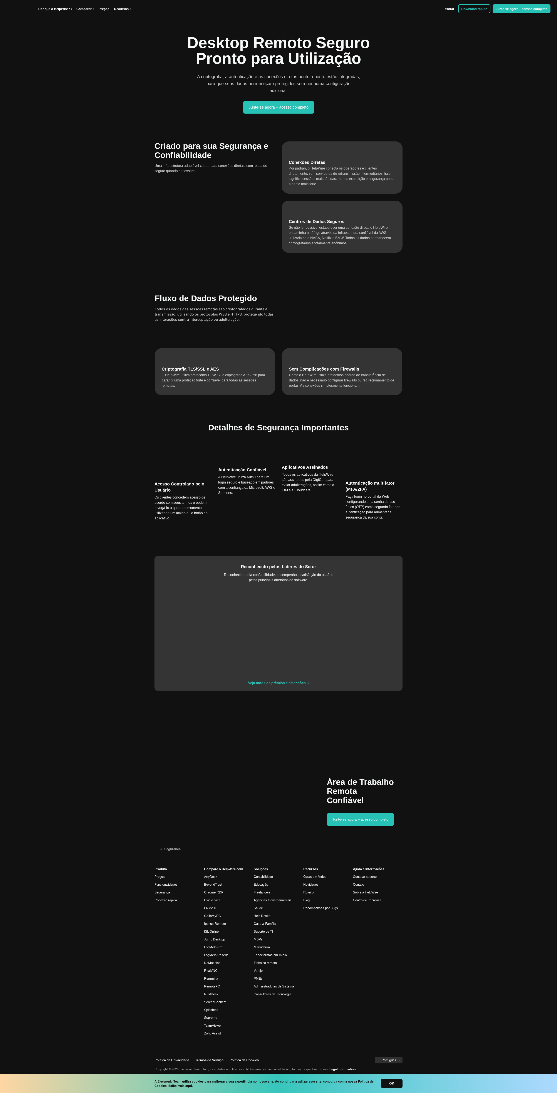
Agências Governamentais (273, 900)
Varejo (258, 970)
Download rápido (474, 9)
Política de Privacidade (171, 1060)
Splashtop (211, 1010)
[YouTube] (341, 1060)
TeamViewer (213, 1025)
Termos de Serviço (209, 1060)
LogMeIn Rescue (216, 955)
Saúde (258, 908)
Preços (104, 9)
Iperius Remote (215, 923)
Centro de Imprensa (367, 900)
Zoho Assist (212, 1033)
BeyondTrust (213, 884)
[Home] (156, 849)
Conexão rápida (165, 900)
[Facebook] (333, 1060)
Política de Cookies (244, 1060)
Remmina (211, 978)
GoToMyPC (212, 916)
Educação (261, 884)
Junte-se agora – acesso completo (521, 9)
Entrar (449, 9)
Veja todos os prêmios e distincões (277, 683)
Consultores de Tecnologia (272, 994)
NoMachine (212, 963)
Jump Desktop (214, 939)
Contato (358, 884)
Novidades (311, 884)
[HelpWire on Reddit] (367, 1060)
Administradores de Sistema (274, 986)
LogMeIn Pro (213, 947)
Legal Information (342, 1069)
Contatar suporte (365, 876)
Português (389, 1060)
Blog (306, 900)
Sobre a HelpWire (365, 892)
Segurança (162, 892)
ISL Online (211, 931)
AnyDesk (210, 876)
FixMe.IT (210, 908)
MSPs (258, 939)
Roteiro (308, 892)
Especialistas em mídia (270, 955)
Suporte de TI (263, 931)
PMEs (258, 978)
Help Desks (262, 916)
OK (391, 1083)
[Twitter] (326, 1060)
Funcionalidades (166, 884)
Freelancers (262, 892)
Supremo (210, 1017)
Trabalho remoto (265, 963)
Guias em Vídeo (314, 876)
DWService (212, 900)
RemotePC (212, 986)
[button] (55, 8)
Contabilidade (263, 876)
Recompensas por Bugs (320, 908)
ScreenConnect (215, 1002)
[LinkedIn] (350, 1060)
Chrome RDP (213, 892)
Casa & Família (265, 923)
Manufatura (262, 947)
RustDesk (211, 994)
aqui (188, 1085)
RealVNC (211, 970)
